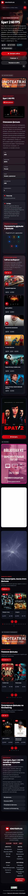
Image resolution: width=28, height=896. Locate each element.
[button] (3, 624)
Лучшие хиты (19, 683)
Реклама (20, 865)
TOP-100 (8, 854)
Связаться (20, 876)
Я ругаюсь (18, 612)
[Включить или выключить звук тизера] (24, 66)
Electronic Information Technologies (16, 893)
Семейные (20, 859)
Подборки (5, 589)
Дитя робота (8, 308)
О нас (8, 865)
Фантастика (20, 854)
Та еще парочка (9, 347)
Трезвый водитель (10, 288)
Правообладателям (9, 867)
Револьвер (5, 683)
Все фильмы (5, 659)
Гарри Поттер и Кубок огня (12, 367)
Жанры (8, 856)
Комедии (20, 851)
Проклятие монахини (11, 327)
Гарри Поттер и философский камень (13, 387)
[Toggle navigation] (25, 2)
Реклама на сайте (14, 63)
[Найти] (24, 7)
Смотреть (14, 437)
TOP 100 (7, 272)
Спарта (5, 612)
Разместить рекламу (20, 879)
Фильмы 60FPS (8, 801)
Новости (8, 872)
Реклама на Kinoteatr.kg (11, 808)
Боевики (20, 849)
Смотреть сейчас (15, 53)
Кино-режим (9, 102)
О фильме (13, 58)
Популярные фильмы (10, 805)
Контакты (8, 870)
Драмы (20, 856)
